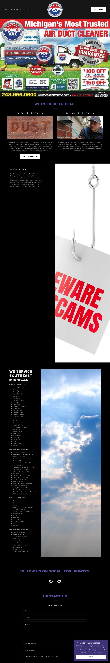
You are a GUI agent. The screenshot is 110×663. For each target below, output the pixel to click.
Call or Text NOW (30, 156)
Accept (90, 656)
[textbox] (55, 611)
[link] (55, 9)
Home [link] (6, 10)
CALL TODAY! (98, 9)
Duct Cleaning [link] (16, 10)
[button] (28, 10)
